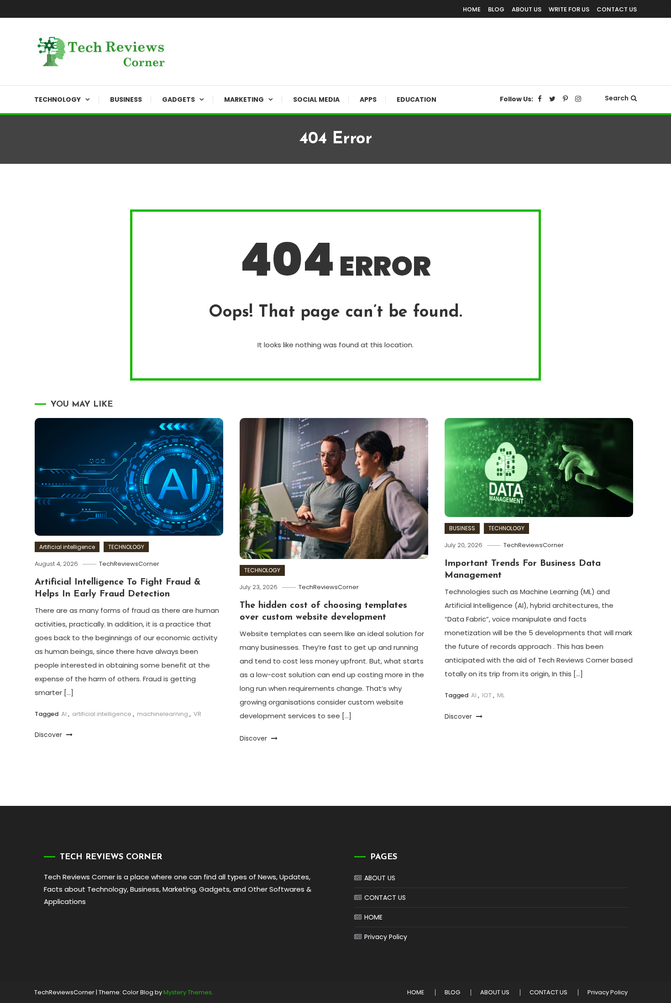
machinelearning (162, 714)
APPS (368, 99)
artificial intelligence (101, 714)
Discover (49, 734)
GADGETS (178, 99)
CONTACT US (617, 9)
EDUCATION (416, 99)
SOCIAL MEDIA (316, 99)
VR (197, 714)
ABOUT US (526, 9)
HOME (472, 9)
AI (64, 714)
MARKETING (244, 99)
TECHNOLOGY (57, 99)
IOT (487, 695)
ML (500, 695)
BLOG (496, 9)
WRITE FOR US (569, 9)
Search (617, 98)
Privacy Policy (385, 936)
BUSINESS (126, 99)
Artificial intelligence (67, 547)
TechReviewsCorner (129, 563)
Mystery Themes (187, 992)
